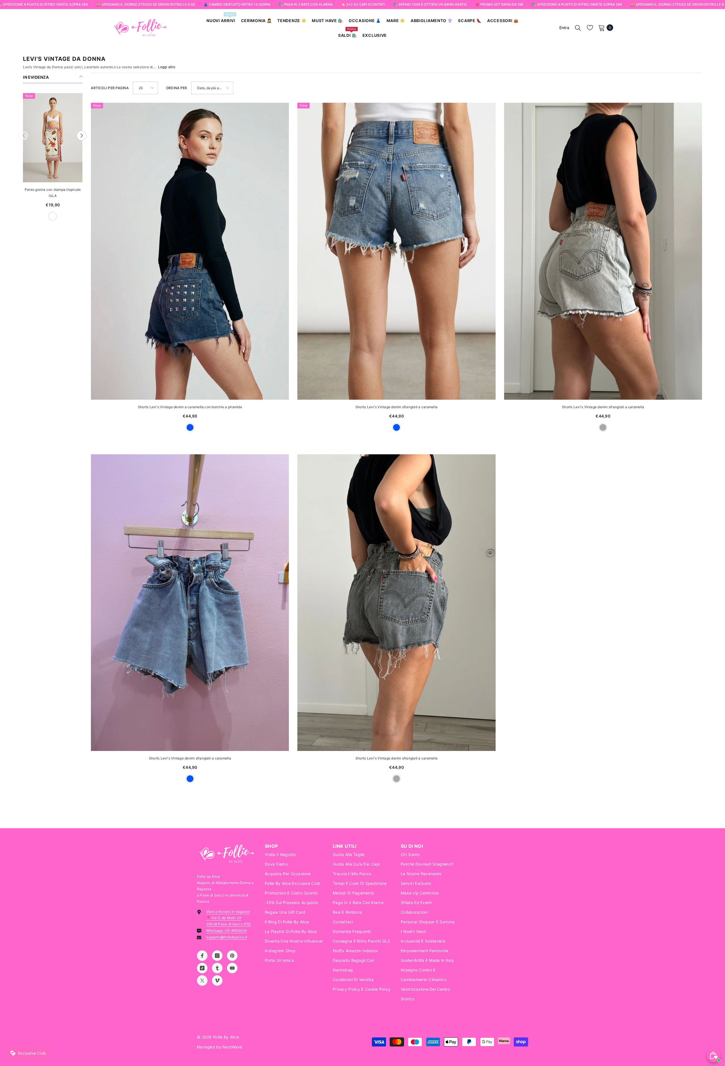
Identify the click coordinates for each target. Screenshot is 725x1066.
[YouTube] (232, 968)
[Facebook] (202, 955)
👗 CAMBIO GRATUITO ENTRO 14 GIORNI (236, 4)
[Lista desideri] (590, 28)
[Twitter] (202, 980)
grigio (603, 427)
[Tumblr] (217, 968)
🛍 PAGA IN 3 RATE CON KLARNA (305, 4)
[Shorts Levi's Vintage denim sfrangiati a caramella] (396, 251)
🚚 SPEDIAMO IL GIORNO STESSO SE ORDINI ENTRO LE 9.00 (145, 4)
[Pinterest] (232, 955)
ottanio (58, 216)
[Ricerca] (578, 28)
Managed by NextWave (219, 1046)
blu (190, 427)
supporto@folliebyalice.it (226, 937)
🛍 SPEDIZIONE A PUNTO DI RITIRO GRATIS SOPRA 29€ (577, 4)
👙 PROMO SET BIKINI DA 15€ (499, 4)
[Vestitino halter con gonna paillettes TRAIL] (52, 137)
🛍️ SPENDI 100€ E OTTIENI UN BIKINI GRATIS (429, 4)
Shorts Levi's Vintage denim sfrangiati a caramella (396, 407)
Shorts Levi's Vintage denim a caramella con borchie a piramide (190, 407)
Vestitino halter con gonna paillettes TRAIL (52, 192)
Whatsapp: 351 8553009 (226, 930)
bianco (48, 216)
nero (67, 216)
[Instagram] (217, 955)
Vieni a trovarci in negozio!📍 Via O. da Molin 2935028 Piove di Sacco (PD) (228, 917)
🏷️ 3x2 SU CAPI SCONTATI (363, 4)
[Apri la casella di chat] (713, 1055)
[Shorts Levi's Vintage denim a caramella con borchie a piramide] (190, 251)
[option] (53, 159)
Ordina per (176, 88)
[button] (24, 136)
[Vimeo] (217, 980)
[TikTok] (202, 968)
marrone (38, 216)
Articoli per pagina (110, 88)
